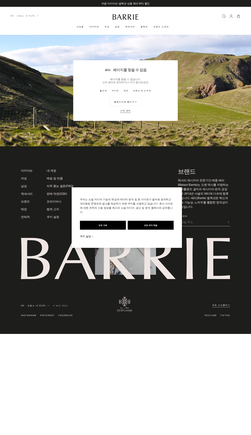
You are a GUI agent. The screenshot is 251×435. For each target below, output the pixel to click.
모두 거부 (102, 225)
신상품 (80, 26)
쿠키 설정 (53, 217)
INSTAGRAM (28, 315)
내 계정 (51, 170)
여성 (107, 26)
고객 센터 (125, 110)
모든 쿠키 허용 (150, 225)
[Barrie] (125, 19)
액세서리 (130, 26)
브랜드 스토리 (161, 26)
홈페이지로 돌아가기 (125, 101)
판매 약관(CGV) (57, 193)
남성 (117, 26)
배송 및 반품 (55, 178)
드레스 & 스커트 (142, 90)
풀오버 (103, 90)
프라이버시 (54, 201)
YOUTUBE (210, 315)
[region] (127, 217)
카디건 (115, 90)
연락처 (25, 217)
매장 (24, 209)
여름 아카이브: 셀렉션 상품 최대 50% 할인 (125, 3)
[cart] (238, 16)
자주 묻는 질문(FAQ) (60, 186)
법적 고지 (53, 209)
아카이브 (94, 26)
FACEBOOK (65, 315)
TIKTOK (225, 315)
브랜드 (25, 201)
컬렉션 (144, 26)
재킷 (126, 90)
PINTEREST (47, 315)
